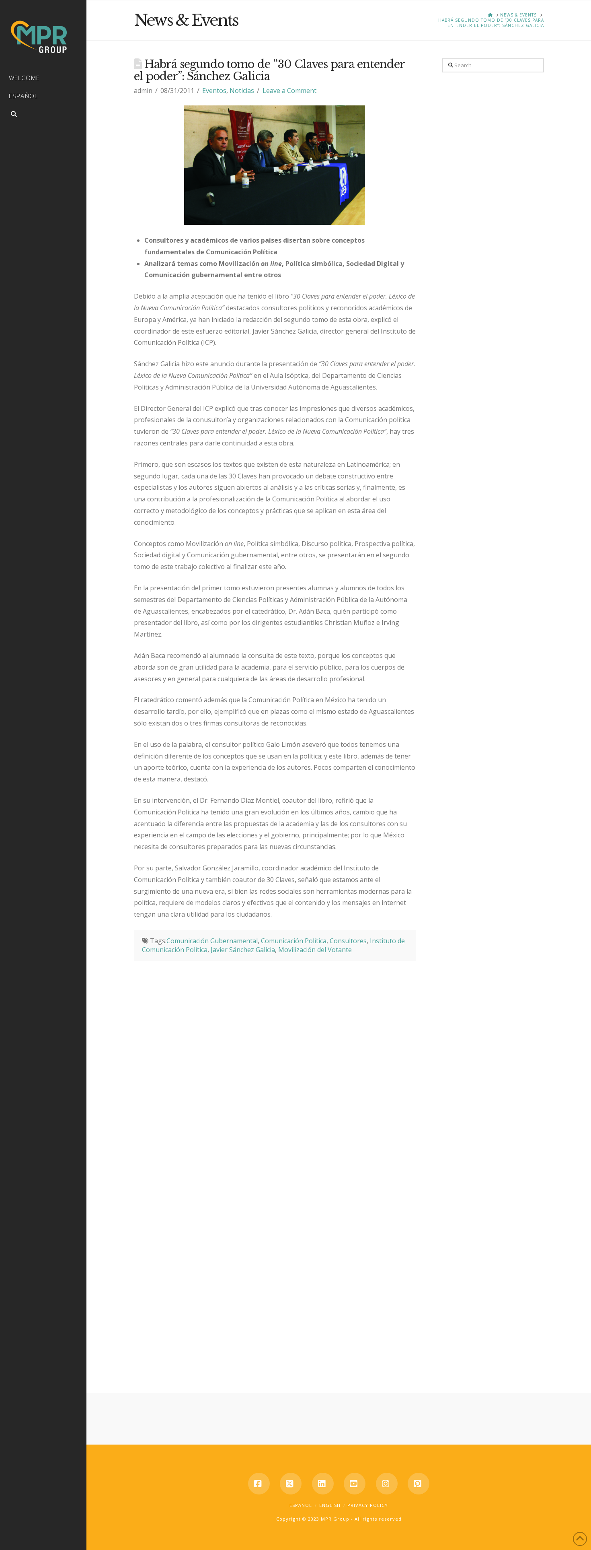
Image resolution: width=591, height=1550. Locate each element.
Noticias (242, 90)
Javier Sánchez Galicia (243, 949)
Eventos (214, 90)
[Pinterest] (418, 1483)
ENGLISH (330, 1505)
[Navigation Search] (43, 115)
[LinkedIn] (323, 1483)
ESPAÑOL (300, 1505)
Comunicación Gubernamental (212, 940)
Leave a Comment (289, 90)
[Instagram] (387, 1483)
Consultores (348, 940)
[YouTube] (354, 1483)
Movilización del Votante (315, 949)
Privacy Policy (367, 1505)
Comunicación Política (293, 940)
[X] (291, 1483)
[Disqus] (275, 1061)
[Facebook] (259, 1483)
